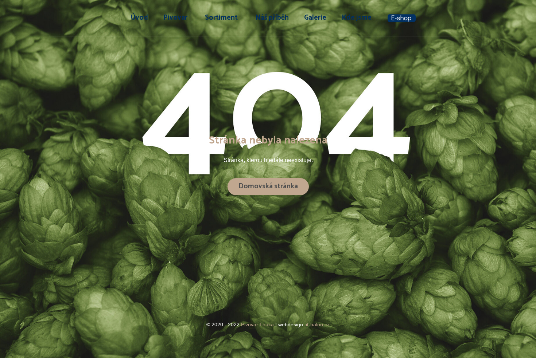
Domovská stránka (268, 186)
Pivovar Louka (258, 324)
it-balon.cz (318, 324)
